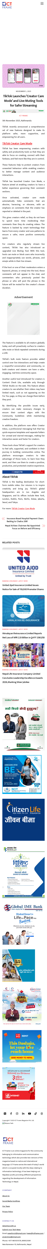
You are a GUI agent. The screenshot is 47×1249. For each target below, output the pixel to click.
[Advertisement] (23, 35)
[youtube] (29, 1113)
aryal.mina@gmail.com (11, 1237)
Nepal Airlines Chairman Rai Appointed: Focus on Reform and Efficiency (22, 527)
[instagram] (17, 1113)
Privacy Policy (7, 1211)
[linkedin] (23, 1113)
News (26, 581)
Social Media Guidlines (11, 1201)
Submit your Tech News (11, 1229)
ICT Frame (23, 115)
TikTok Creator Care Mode (17, 143)
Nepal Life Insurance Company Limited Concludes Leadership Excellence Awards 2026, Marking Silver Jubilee (22, 678)
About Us (6, 1196)
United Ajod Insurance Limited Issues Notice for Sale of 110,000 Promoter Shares (23, 587)
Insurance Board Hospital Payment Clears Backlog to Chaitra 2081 (25, 520)
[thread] (41, 1113)
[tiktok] (35, 1113)
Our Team (6, 1206)
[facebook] (11, 1113)
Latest (20, 581)
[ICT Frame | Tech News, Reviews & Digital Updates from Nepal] (7, 7)
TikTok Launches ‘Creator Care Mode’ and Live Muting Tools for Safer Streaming (23, 100)
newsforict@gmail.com (16, 1233)
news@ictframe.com (35, 1233)
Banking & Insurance (10, 581)
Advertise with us (9, 1225)
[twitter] (5, 1113)
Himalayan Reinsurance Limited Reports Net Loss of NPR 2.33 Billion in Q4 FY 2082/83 (23, 635)
